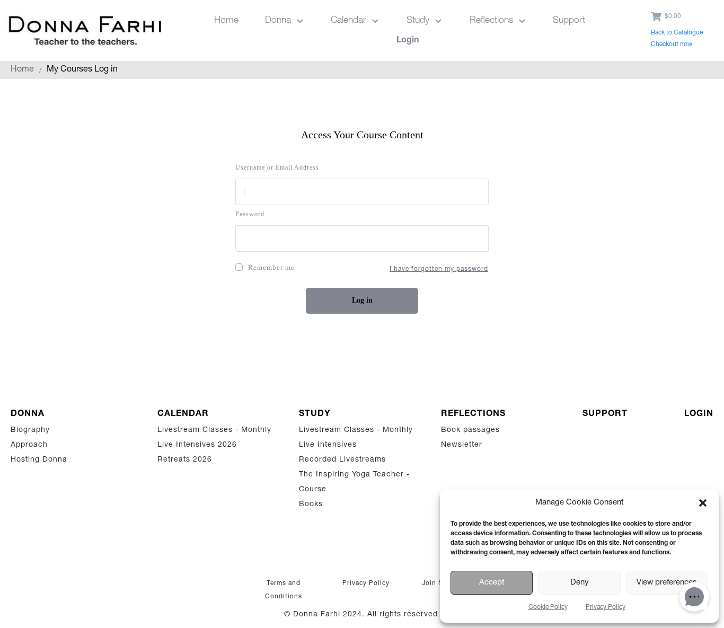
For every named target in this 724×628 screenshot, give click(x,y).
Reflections (473, 414)
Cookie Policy (548, 607)
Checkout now (671, 44)
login (698, 414)
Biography (30, 430)
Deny (579, 583)
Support (605, 414)
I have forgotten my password (439, 269)
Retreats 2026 (184, 460)
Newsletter (461, 445)
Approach (29, 445)
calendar (183, 414)
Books (311, 504)
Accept (492, 583)
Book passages (470, 430)
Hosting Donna (39, 460)
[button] (702, 503)
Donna (28, 414)
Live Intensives (328, 445)
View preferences (667, 583)
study (315, 414)
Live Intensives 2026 (197, 445)
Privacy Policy (605, 607)
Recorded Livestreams (344, 460)
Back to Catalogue (677, 33)
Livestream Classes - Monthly (214, 430)
